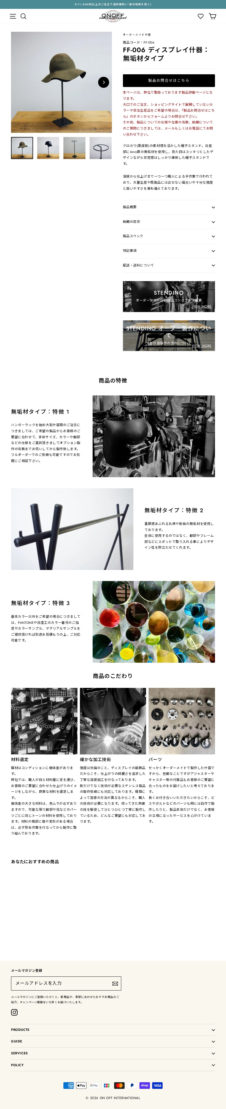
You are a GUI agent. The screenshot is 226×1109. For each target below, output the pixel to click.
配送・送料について (138, 265)
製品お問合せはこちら (169, 80)
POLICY (17, 1065)
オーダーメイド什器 (137, 35)
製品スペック (133, 236)
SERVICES (19, 1053)
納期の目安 (131, 221)
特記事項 (130, 250)
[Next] (103, 82)
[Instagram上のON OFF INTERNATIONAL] (14, 1012)
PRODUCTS (20, 1029)
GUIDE (16, 1041)
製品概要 (130, 207)
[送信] (115, 983)
